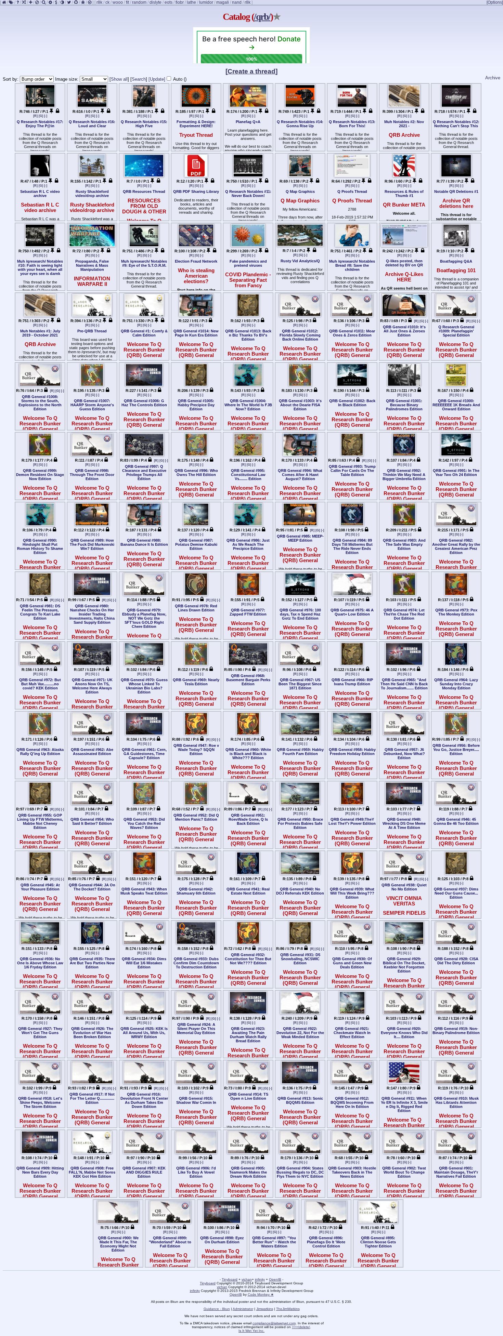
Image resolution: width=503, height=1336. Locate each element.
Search (139, 79)
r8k (99, 2)
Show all (119, 79)
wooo (118, 2)
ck (107, 2)
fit (127, 2)
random (139, 2)
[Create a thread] (251, 71)
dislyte (156, 2)
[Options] (495, 2)
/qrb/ (262, 17)
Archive (492, 77)
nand (237, 2)
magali (222, 2)
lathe (191, 2)
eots (168, 2)
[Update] (157, 79)
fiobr (180, 2)
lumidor (206, 2)
